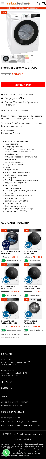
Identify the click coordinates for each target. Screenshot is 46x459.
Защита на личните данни (13, 421)
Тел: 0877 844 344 (9, 365)
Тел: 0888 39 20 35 (9, 376)
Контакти (13, 402)
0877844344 (9, 451)
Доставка (32, 421)
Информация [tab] (21, 110)
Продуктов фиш (14, 261)
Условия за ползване (10, 418)
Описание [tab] (6, 110)
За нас (4, 402)
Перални (16, 133)
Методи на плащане (10, 425)
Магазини (24, 402)
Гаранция (26, 425)
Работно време (8, 406)
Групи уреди (36, 425)
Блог (19, 406)
